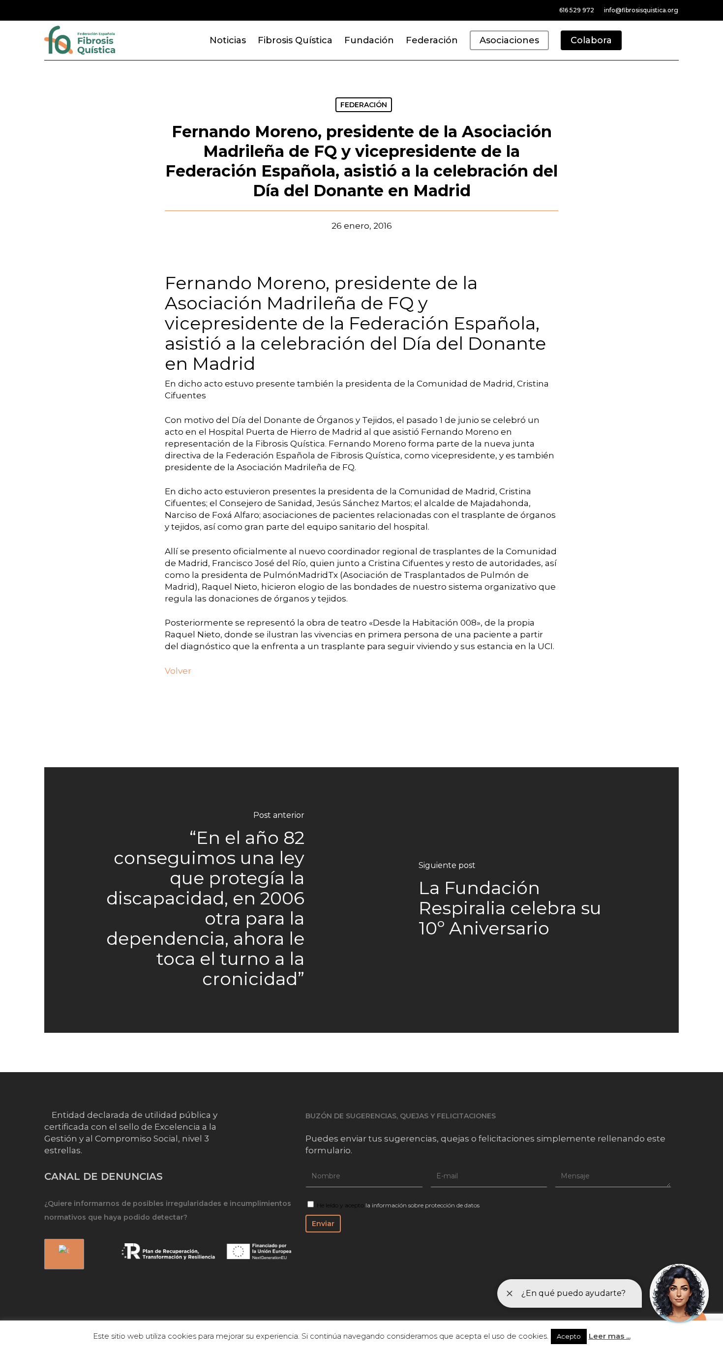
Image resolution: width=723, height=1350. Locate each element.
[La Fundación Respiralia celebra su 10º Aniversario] (520, 900)
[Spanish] (62, 1254)
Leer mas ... (610, 1336)
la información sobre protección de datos (422, 1205)
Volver (178, 671)
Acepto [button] (569, 1336)
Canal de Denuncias (103, 1176)
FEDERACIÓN (363, 104)
